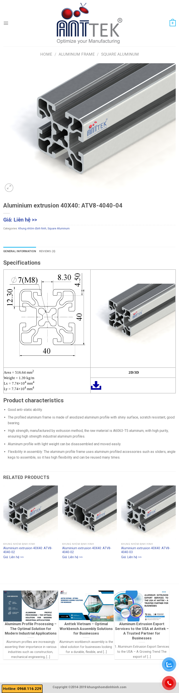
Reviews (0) (47, 251)
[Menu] (6, 23)
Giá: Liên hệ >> (20, 220)
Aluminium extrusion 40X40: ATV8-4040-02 (27, 550)
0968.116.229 (29, 688)
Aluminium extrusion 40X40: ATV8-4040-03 (145, 550)
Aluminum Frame (77, 54)
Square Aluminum (120, 54)
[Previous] (3, 526)
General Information (19, 251)
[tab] (19, 251)
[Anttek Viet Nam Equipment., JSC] (89, 23)
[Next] (175, 526)
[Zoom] (9, 187)
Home (46, 54)
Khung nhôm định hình (32, 228)
